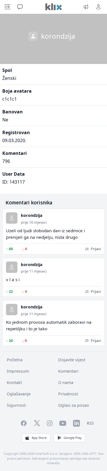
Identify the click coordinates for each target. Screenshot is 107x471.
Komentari (68, 371)
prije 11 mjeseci (34, 271)
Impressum (18, 371)
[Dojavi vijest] (86, 7)
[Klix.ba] (53, 6)
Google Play (73, 437)
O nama (65, 382)
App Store (39, 437)
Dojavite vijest (71, 359)
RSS (90, 423)
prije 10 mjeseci (34, 222)
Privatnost (68, 394)
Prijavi (95, 248)
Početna (15, 359)
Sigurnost (16, 405)
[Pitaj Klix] (20, 7)
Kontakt (14, 382)
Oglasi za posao (73, 405)
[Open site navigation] (7, 7)
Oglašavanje (19, 394)
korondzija (32, 215)
